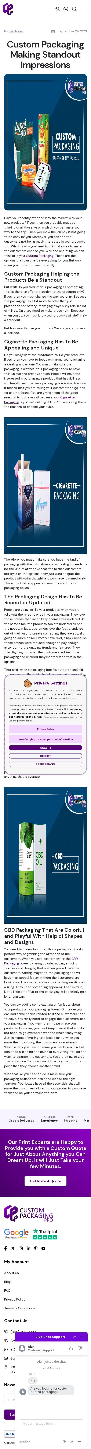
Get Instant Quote (45, 1181)
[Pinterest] (35, 1248)
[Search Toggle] (74, 10)
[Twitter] (13, 1248)
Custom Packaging (40, 256)
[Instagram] (21, 1248)
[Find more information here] (51, 1389)
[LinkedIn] (28, 1248)
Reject (45, 755)
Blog (7, 1282)
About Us (11, 1273)
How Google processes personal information (45, 739)
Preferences (45, 764)
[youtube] (43, 1248)
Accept (45, 747)
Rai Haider (16, 31)
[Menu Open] (84, 11)
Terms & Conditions (19, 1308)
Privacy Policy (14, 1299)
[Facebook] (5, 1248)
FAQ (7, 1290)
